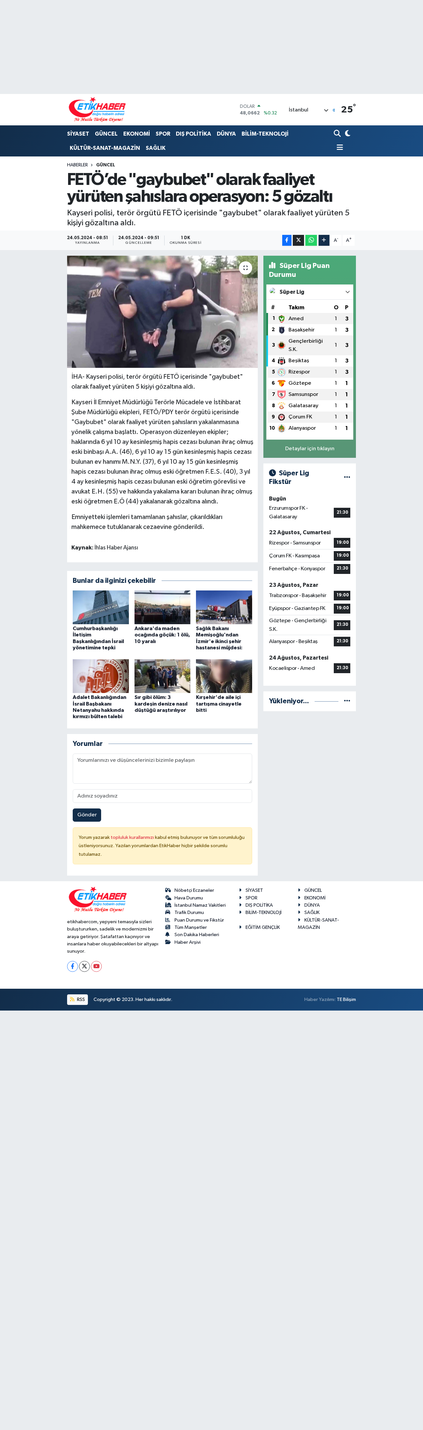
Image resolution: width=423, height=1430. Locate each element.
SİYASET (78, 134)
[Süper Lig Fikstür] (347, 477)
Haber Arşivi (187, 942)
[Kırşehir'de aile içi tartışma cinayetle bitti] (224, 676)
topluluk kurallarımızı (133, 837)
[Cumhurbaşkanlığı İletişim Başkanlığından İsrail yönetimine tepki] (101, 607)
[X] (84, 966)
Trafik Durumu (189, 912)
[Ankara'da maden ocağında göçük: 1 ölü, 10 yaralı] (163, 607)
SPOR (163, 134)
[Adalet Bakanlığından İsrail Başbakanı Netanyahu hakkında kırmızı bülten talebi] (101, 676)
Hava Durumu (188, 897)
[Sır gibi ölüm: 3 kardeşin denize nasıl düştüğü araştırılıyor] (163, 676)
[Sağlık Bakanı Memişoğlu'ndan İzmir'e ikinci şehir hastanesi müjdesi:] (224, 607)
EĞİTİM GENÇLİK (263, 927)
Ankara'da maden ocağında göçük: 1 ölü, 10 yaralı (162, 635)
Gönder (87, 815)
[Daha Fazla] (324, 240)
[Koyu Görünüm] (347, 134)
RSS (80, 999)
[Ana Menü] (338, 148)
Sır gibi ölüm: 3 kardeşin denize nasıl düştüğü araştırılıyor (161, 704)
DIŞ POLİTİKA (193, 134)
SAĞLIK (156, 148)
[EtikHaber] (97, 109)
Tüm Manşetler (190, 927)
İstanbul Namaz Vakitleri (200, 905)
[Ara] (338, 134)
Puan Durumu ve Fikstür (199, 920)
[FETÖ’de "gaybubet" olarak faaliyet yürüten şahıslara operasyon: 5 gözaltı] (162, 312)
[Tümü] (347, 701)
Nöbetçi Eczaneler (194, 890)
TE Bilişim (346, 999)
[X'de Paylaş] (298, 240)
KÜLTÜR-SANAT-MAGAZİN (105, 148)
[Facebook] (72, 966)
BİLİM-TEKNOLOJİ (265, 134)
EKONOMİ (136, 134)
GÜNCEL (106, 134)
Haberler (77, 165)
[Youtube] (96, 966)
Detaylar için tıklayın (309, 449)
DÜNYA (226, 134)
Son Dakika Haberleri (196, 934)
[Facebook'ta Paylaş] (286, 240)
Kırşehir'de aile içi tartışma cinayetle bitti (219, 704)
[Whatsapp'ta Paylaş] (311, 240)
